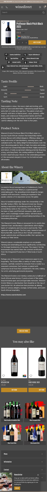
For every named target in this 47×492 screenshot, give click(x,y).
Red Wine (23, 36)
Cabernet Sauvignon (24, 66)
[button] (2, 7)
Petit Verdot (25, 68)
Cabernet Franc (14, 66)
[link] (44, 7)
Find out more (23, 331)
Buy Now (14, 390)
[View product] (14, 363)
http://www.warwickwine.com (13, 294)
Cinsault (32, 66)
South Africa (34, 38)
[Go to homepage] (23, 6)
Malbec (36, 66)
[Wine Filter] (40, 7)
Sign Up (17, 488)
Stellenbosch (25, 38)
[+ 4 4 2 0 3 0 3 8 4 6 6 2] (7, 7)
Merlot (40, 66)
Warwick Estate (22, 21)
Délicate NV (5, 381)
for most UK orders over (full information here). (23, 2)
